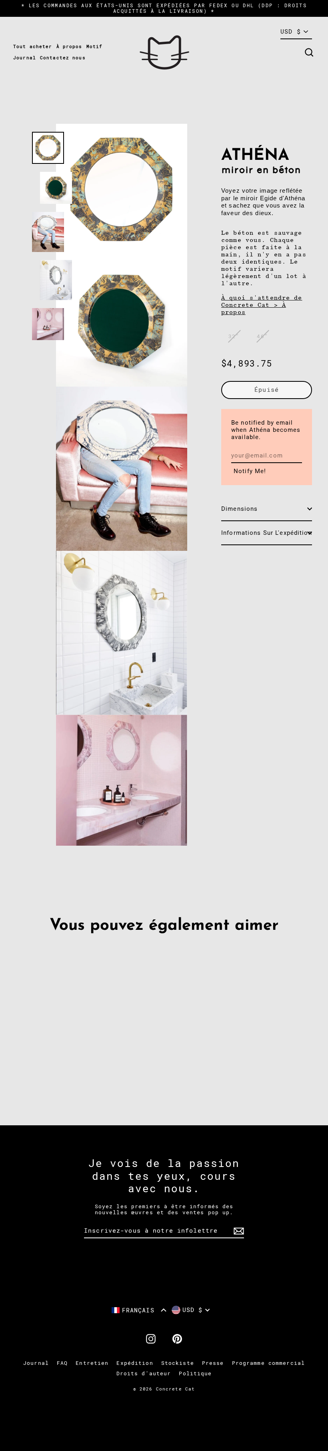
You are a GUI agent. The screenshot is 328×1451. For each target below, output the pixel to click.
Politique (195, 1373)
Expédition (134, 1363)
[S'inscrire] (237, 1231)
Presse (213, 1363)
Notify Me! (250, 471)
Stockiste (177, 1363)
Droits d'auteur (143, 1373)
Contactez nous (63, 57)
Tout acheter (32, 46)
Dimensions (239, 508)
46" (262, 336)
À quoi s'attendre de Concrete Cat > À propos (261, 305)
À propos (69, 46)
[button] (139, 1310)
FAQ (62, 1363)
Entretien (92, 1363)
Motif (94, 46)
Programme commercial (268, 1363)
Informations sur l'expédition (266, 532)
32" (233, 336)
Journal (24, 57)
